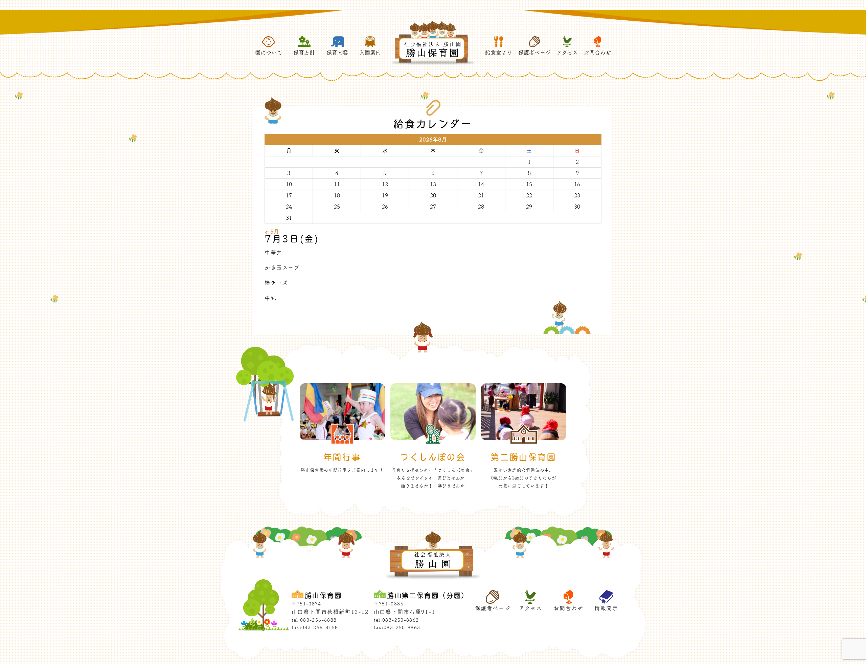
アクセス (567, 52)
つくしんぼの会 (432, 457)
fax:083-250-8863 (397, 627)
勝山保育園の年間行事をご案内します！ (342, 470)
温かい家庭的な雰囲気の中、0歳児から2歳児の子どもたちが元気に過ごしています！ (523, 478)
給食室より (498, 52)
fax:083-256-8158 (315, 627)
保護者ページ (534, 52)
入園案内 (370, 52)
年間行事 (342, 457)
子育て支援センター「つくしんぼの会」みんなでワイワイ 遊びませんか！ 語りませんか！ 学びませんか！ (433, 478)
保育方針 (304, 52)
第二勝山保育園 (523, 457)
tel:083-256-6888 (314, 620)
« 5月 (272, 231)
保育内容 (337, 52)
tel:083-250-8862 (396, 620)
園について (268, 52)
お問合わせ (597, 52)
